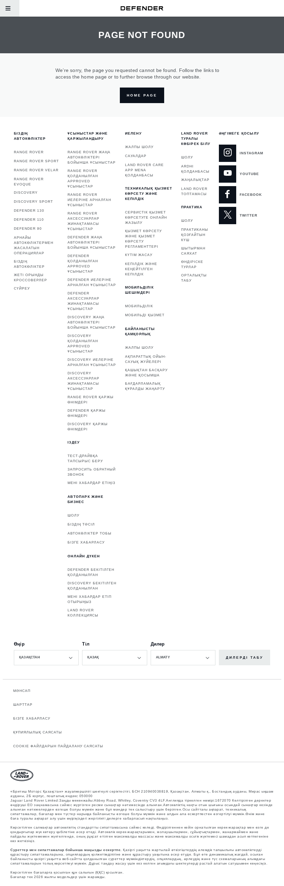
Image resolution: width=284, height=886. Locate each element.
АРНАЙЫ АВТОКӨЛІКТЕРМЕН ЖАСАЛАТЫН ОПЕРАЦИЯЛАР (33, 245)
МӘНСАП (21, 691)
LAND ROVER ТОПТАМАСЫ (194, 191)
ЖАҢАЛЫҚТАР (195, 180)
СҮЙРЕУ (22, 288)
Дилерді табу (244, 657)
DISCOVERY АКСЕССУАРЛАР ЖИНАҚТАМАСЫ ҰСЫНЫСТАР (83, 381)
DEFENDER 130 (29, 210)
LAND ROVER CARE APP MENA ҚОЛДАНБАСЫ (144, 170)
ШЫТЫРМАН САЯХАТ (193, 250)
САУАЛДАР (136, 156)
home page (142, 95)
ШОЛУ (73, 515)
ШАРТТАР (23, 704)
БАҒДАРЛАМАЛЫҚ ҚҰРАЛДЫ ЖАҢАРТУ (145, 386)
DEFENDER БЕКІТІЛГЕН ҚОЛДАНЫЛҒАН (91, 572)
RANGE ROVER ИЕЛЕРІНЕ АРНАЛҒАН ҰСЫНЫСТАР (89, 200)
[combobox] (46, 657)
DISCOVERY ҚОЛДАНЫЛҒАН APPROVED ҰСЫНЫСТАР (83, 343)
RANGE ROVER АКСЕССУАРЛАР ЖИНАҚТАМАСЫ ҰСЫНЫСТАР (83, 221)
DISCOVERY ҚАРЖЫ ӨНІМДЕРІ (88, 426)
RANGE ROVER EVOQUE (29, 181)
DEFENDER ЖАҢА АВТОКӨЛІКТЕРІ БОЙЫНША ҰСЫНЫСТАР (92, 242)
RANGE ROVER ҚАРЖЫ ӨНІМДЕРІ (91, 399)
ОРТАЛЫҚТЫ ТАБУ (194, 277)
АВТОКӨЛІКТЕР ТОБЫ (90, 533)
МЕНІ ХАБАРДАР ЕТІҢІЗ (91, 483)
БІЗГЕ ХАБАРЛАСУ (86, 542)
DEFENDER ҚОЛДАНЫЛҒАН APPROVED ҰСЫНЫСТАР (83, 263)
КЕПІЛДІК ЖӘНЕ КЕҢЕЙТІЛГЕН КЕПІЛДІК (141, 269)
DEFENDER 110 (29, 219)
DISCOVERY (26, 192)
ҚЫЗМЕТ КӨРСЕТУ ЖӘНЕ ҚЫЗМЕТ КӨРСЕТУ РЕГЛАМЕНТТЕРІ (143, 238)
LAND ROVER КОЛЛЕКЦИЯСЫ (83, 612)
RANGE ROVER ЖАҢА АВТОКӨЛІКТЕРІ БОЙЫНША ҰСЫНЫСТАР (92, 157)
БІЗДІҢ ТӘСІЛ (81, 524)
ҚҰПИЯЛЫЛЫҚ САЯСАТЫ (37, 732)
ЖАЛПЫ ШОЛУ (139, 147)
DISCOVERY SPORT (33, 201)
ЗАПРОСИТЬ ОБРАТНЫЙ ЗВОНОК (92, 471)
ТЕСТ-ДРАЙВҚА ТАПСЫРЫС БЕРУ (85, 458)
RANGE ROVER (29, 152)
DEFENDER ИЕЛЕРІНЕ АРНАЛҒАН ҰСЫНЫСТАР (92, 282)
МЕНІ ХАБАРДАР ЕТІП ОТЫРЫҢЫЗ (90, 599)
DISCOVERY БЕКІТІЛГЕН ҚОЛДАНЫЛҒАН (92, 585)
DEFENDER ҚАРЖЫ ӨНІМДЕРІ (87, 413)
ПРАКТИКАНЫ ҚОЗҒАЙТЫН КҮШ (194, 235)
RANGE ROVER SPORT (36, 161)
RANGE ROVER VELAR (36, 170)
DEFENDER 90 (28, 228)
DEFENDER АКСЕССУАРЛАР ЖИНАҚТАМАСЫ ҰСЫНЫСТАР (83, 301)
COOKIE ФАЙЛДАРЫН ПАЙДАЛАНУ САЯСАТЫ (58, 746)
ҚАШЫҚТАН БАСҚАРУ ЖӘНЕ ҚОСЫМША (146, 372)
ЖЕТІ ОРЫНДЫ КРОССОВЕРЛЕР (30, 277)
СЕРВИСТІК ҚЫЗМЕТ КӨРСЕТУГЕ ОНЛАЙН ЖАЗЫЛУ (146, 217)
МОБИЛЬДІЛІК (139, 306)
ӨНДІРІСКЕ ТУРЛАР (192, 264)
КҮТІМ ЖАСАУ (138, 255)
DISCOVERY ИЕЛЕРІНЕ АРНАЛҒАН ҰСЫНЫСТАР (92, 362)
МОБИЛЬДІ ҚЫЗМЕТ (145, 315)
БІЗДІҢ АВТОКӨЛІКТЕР (29, 263)
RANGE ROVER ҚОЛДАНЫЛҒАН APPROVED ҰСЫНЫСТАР (83, 178)
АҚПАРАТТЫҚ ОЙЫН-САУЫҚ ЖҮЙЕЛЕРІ (145, 359)
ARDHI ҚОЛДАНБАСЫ (195, 168)
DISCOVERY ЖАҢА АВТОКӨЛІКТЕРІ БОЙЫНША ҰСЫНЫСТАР (92, 322)
